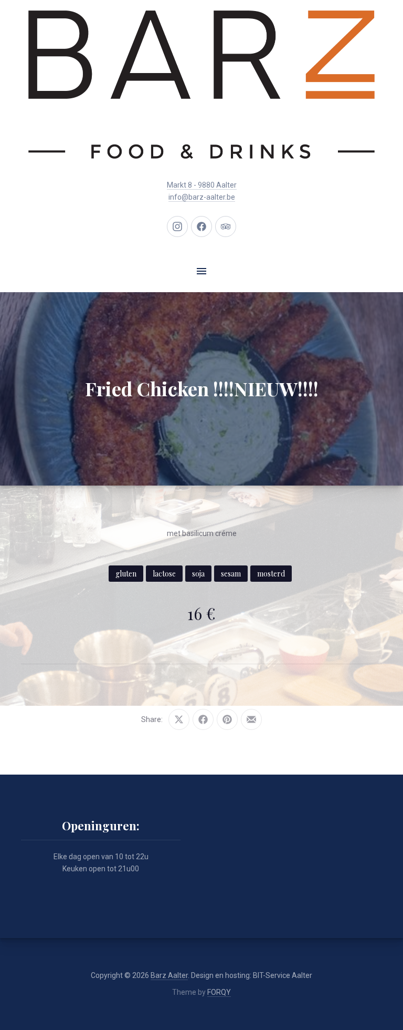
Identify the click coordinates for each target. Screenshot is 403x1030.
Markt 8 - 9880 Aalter (202, 185)
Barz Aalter (169, 975)
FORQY (219, 992)
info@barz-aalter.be (201, 197)
